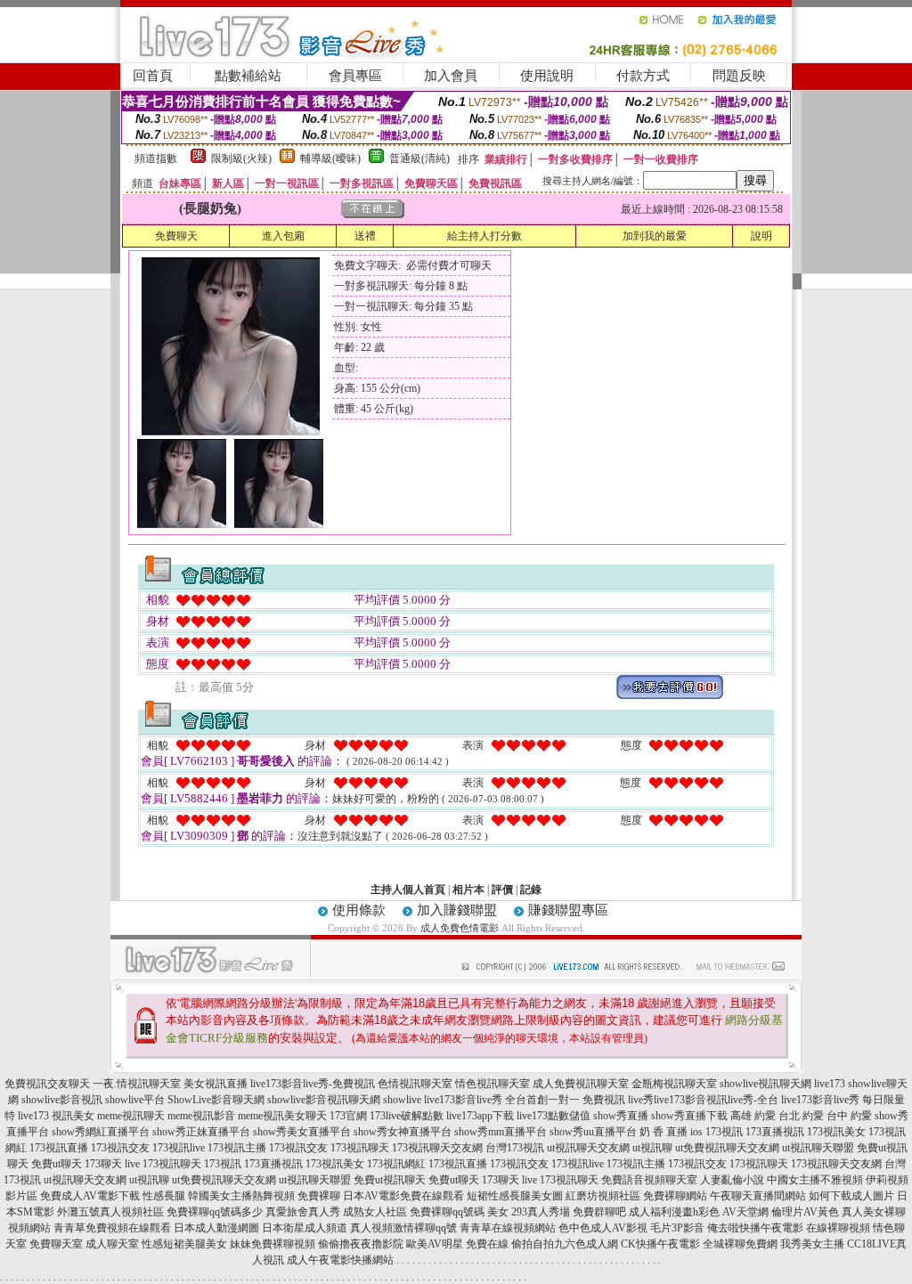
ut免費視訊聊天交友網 (727, 1148)
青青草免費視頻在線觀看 (112, 1228)
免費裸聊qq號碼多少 (215, 1212)
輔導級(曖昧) (330, 158)
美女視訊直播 (215, 1083)
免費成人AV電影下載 (90, 1196)
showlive (402, 1099)
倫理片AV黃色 (805, 1212)
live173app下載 (480, 1115)
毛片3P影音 (677, 1228)
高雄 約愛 (753, 1115)
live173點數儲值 (553, 1115)
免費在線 (487, 1244)
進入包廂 (283, 236)
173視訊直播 (58, 1148)
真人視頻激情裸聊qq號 (403, 1228)
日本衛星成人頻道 (304, 1228)
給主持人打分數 (484, 236)
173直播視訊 (774, 1132)
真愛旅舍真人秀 (302, 1212)
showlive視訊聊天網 (765, 1083)
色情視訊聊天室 (415, 1083)
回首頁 (153, 76)
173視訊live (178, 1148)
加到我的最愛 (655, 236)
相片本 (468, 889)
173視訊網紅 (396, 1164)
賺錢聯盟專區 (568, 910)
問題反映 (739, 76)
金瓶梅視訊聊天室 (674, 1083)
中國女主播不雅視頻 (815, 1180)
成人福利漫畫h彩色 (674, 1212)
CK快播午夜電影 (660, 1244)
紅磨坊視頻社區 (603, 1196)
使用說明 (547, 76)
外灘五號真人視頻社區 (110, 1212)
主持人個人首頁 (407, 889)
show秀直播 (620, 1115)
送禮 (365, 236)
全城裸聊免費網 (740, 1244)
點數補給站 (248, 76)
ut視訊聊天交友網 (588, 1148)
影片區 (21, 1196)
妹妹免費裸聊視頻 (272, 1244)
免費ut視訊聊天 (390, 1180)
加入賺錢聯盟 (457, 910)
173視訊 (724, 1132)
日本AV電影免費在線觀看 (403, 1196)
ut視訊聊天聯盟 (818, 1148)
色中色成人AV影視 (602, 1228)
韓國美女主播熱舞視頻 (241, 1196)
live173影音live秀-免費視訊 (312, 1083)
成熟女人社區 (375, 1212)
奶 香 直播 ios (671, 1132)
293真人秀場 (540, 1212)
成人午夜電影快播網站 (340, 1260)
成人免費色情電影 (459, 927)
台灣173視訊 (514, 1148)
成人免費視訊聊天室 (581, 1083)
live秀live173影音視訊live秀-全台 (703, 1099)
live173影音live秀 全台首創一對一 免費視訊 (524, 1099)
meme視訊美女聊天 (282, 1115)
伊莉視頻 (887, 1180)
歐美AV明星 (434, 1244)
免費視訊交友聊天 (47, 1083)
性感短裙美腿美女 (184, 1244)
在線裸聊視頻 (838, 1228)
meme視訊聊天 (131, 1115)
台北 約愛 (801, 1115)
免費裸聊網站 (675, 1196)
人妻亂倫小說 (732, 1180)
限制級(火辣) (241, 158)
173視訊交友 (120, 1148)
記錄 (531, 889)
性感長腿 (163, 1196)
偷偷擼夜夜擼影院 (360, 1244)
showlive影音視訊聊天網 (323, 1099)
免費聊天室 (56, 1244)
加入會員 (450, 76)
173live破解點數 (407, 1115)
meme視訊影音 (201, 1115)
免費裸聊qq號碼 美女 (459, 1212)
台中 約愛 (849, 1115)
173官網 (348, 1115)
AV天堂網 (745, 1212)
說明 (761, 236)
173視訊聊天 (359, 1148)
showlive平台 (135, 1099)
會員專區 (355, 76)
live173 (829, 1083)
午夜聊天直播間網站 (758, 1196)
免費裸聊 (318, 1196)
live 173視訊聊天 (163, 1164)
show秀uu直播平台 (593, 1132)
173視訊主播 (237, 1148)
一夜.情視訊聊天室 (137, 1083)
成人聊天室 (112, 1244)
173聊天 (103, 1164)
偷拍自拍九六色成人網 (564, 1244)
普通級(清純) (419, 158)
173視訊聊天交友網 (437, 1148)
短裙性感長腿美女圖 (515, 1196)
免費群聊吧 (599, 1212)
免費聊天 (176, 236)
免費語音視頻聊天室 (649, 1180)
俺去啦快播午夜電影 (755, 1228)
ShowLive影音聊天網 (216, 1099)
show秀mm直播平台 (500, 1132)
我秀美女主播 (812, 1244)
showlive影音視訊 (61, 1099)
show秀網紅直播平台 (101, 1132)
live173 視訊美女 (56, 1115)
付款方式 (643, 76)
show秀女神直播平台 (403, 1132)
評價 (502, 889)
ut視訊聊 (652, 1148)
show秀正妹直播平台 (201, 1132)
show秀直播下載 (689, 1115)
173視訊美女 (836, 1132)
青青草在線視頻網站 (508, 1228)
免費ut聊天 (56, 1164)
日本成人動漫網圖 (216, 1228)
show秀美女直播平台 (302, 1132)
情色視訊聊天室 (492, 1083)
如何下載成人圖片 (851, 1196)
